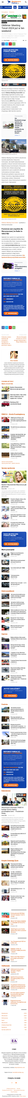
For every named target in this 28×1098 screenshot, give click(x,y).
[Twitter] (6, 44)
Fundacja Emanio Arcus (7, 1090)
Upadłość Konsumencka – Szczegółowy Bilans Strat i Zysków (17, 978)
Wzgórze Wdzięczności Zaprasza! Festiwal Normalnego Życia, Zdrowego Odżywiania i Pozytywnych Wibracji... (18, 852)
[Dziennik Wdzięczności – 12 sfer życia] (5, 890)
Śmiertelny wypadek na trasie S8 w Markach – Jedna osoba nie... (18, 516)
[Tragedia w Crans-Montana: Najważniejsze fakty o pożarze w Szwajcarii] (5, 654)
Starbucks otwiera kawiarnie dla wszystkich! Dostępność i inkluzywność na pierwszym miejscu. (7, 341)
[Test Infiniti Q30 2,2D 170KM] (5, 569)
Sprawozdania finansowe (19, 1090)
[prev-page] (3, 410)
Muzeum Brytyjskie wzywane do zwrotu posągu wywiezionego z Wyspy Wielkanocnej (20, 339)
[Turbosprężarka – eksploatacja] (5, 577)
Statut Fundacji (14, 1091)
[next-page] (5, 410)
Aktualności (11, 12)
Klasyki (3, 405)
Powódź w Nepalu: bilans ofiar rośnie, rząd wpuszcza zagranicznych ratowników (18, 500)
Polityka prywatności (11, 1088)
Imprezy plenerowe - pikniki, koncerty (11, 463)
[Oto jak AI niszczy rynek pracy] (5, 429)
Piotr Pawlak (6, 40)
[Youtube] (16, 1082)
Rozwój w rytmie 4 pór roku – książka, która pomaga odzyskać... (18, 898)
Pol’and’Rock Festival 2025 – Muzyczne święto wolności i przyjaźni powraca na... (18, 827)
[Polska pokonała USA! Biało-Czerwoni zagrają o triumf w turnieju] (5, 915)
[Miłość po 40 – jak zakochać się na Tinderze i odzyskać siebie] (5, 883)
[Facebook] (3, 44)
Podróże (5, 704)
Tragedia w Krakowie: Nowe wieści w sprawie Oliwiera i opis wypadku (18, 508)
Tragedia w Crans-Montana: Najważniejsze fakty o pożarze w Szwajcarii (18, 654)
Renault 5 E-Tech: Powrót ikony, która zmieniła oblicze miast (18, 619)
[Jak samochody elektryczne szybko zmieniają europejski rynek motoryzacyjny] (5, 596)
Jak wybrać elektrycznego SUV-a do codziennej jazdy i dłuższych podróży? (18, 604)
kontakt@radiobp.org (18, 1072)
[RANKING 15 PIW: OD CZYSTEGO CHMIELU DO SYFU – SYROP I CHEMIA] (5, 950)
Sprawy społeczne (8, 468)
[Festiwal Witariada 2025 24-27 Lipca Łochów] (5, 835)
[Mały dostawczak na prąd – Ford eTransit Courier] (5, 627)
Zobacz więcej (23, 1096)
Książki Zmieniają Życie (10, 861)
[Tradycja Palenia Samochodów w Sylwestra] (5, 662)
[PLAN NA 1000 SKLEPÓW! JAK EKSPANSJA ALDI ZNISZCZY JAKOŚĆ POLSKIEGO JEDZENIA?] (5, 436)
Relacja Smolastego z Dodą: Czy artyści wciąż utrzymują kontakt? (18, 646)
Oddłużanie (12, 696)
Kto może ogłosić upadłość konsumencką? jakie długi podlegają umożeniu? (18, 994)
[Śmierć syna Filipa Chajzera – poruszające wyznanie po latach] (5, 958)
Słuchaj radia (13, 60)
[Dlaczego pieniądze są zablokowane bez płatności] (5, 719)
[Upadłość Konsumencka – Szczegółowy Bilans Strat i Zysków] (5, 979)
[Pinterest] (10, 44)
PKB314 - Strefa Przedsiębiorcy (13, 414)
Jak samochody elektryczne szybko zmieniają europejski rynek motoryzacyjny (18, 596)
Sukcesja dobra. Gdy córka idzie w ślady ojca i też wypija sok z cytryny (18, 396)
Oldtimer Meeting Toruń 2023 (10, 222)
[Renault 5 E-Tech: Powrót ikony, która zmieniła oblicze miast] (5, 620)
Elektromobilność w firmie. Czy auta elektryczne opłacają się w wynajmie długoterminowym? (18, 611)
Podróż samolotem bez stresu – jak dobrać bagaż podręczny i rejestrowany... (18, 734)
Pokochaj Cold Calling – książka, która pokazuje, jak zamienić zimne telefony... (17, 865)
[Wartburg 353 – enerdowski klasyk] (5, 404)
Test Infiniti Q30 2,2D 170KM (18, 568)
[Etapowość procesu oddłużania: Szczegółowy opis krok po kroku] (5, 1002)
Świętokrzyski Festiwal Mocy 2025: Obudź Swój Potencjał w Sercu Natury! (18, 842)
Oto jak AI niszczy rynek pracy (18, 427)
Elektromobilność (8, 591)
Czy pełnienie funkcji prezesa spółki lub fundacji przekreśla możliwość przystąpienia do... (18, 986)
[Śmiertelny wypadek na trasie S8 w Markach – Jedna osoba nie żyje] (5, 516)
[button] (2, 2)
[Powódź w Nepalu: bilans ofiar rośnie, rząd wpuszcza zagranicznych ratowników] (5, 501)
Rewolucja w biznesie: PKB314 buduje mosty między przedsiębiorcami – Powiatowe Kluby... (13, 810)
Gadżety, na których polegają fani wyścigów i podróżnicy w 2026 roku (18, 742)
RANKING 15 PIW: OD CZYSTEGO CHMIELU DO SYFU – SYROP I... (18, 950)
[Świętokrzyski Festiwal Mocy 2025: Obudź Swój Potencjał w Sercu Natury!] (5, 843)
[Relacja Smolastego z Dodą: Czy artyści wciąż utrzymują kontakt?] (5, 646)
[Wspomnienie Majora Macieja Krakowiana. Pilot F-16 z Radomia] (5, 670)
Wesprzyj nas (12, 313)
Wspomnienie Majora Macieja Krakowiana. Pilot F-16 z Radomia (18, 669)
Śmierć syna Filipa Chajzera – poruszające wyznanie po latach (18, 958)
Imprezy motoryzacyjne (12, 20)
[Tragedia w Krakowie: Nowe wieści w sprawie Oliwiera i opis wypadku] (5, 509)
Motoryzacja (4, 22)
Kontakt (18, 1088)
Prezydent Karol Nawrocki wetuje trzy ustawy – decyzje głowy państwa (18, 524)
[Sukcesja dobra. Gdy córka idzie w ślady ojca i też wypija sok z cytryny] (5, 396)
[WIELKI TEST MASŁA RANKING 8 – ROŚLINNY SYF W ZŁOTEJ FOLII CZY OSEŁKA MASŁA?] (5, 923)
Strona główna (5, 12)
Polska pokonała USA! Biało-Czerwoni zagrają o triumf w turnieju (18, 915)
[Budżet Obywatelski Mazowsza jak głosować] (5, 389)
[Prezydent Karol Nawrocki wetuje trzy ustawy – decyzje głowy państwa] (5, 524)
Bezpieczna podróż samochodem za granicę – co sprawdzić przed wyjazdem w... (18, 726)
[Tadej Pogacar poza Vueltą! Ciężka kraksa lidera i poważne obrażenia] (5, 931)
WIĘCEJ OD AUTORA (7, 384)
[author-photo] (14, 358)
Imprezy (4, 634)
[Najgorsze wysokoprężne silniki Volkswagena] (5, 555)
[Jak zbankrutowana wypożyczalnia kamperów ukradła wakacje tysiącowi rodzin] (5, 709)
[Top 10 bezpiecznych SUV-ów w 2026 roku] (5, 943)
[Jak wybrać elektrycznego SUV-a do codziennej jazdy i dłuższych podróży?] (5, 604)
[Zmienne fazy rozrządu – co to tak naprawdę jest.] (5, 584)
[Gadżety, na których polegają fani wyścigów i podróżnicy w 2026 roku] (5, 742)
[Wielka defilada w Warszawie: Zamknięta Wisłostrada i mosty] (5, 639)
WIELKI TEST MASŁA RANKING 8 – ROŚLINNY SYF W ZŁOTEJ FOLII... (18, 923)
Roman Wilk (4, 488)
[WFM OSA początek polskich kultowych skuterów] (5, 562)
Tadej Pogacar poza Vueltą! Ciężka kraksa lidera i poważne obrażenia (18, 930)
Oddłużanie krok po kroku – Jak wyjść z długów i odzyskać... (17, 971)
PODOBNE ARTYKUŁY (8, 381)
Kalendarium (20, 20)
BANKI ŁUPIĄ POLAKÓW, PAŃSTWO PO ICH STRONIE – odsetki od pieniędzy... (18, 455)
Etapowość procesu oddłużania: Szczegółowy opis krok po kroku (18, 1002)
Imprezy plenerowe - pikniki (7, 804)
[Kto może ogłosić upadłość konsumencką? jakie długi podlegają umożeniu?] (5, 994)
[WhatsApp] (13, 44)
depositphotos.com (20, 1067)
